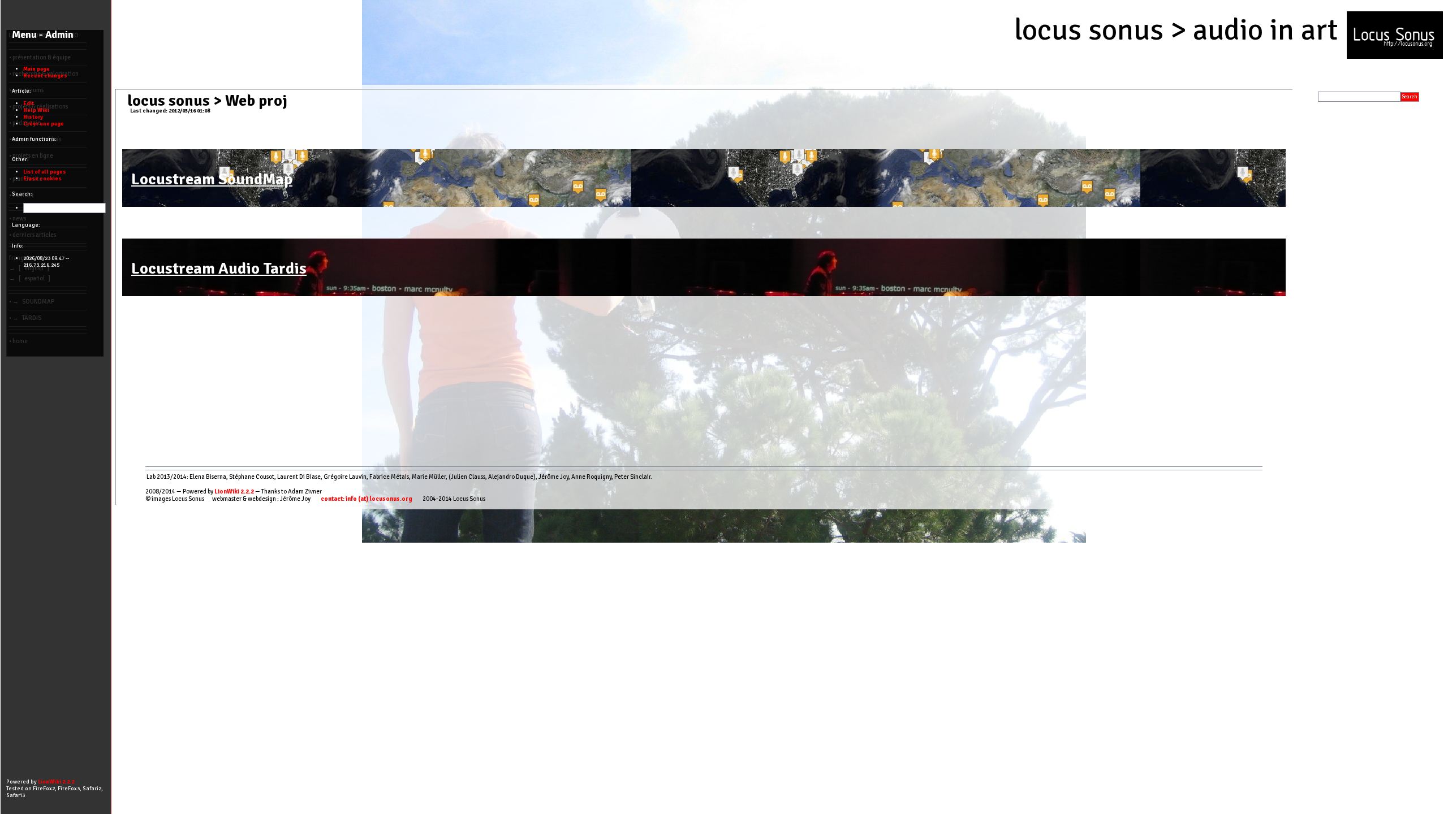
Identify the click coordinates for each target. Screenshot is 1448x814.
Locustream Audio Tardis (219, 268)
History (33, 117)
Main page (36, 69)
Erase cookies (42, 178)
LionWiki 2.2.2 (234, 491)
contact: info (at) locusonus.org (366, 499)
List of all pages (44, 171)
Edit (28, 103)
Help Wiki (36, 110)
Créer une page (43, 123)
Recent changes (45, 75)
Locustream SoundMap (211, 179)
